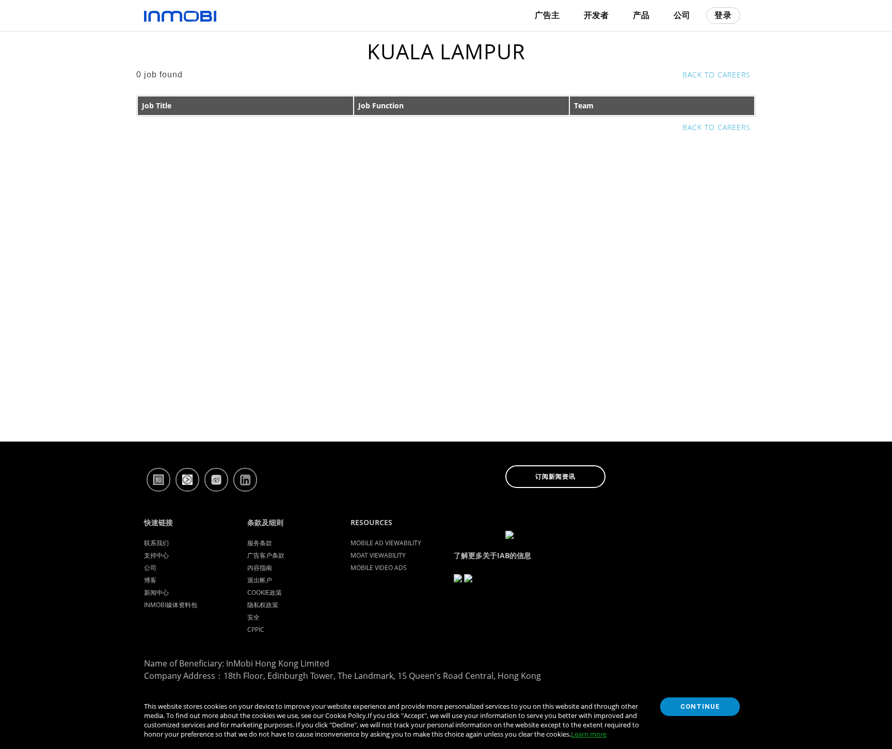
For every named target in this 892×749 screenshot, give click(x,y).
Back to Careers (716, 74)
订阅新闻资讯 (555, 476)
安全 (253, 617)
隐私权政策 (262, 604)
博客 (150, 580)
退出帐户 (259, 580)
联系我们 (156, 543)
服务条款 (259, 543)
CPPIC (255, 629)
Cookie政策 (264, 592)
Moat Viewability (378, 555)
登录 (723, 15)
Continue (700, 706)
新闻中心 (156, 592)
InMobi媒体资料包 (170, 604)
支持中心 (156, 555)
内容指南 (259, 567)
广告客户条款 (265, 555)
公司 (150, 567)
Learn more (589, 734)
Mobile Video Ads (379, 567)
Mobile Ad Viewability (386, 543)
